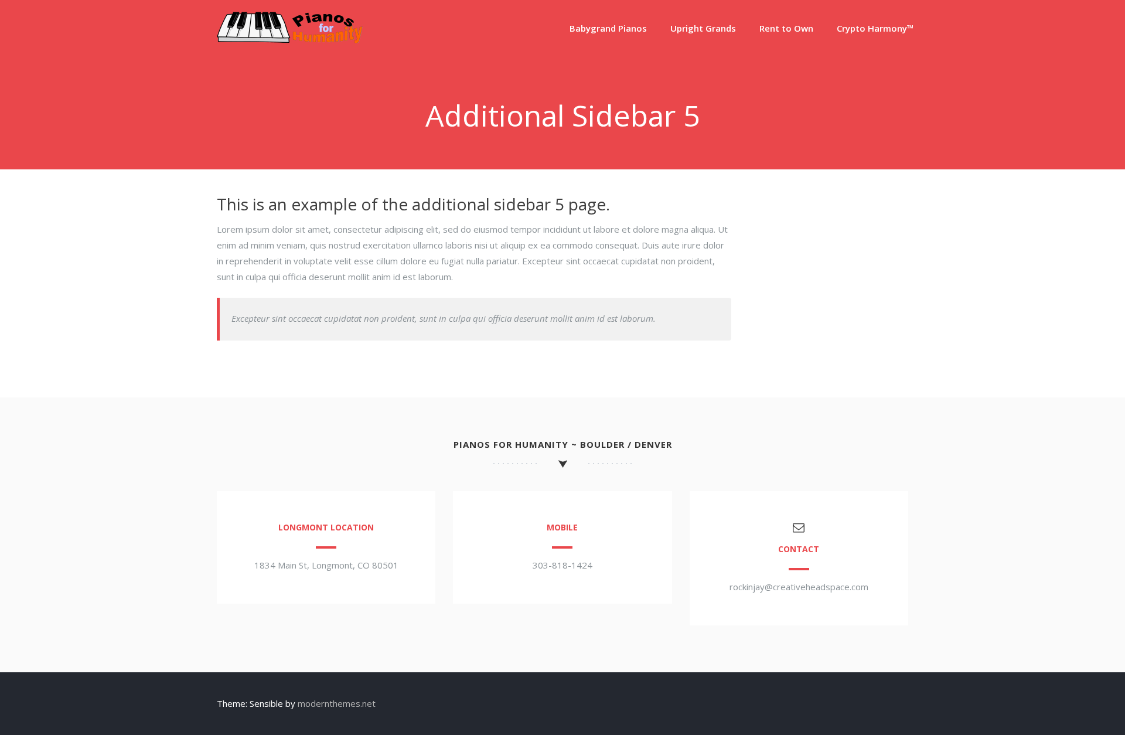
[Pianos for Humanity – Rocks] (290, 40)
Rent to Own (786, 28)
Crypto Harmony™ (875, 28)
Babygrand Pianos (608, 28)
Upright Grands (703, 28)
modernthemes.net (337, 703)
